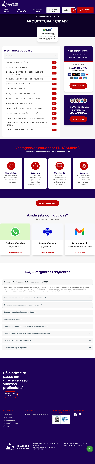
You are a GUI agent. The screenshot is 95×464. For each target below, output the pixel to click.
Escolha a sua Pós (9, 394)
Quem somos (6, 10)
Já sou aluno (54, 10)
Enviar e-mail (80, 252)
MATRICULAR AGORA (48, 203)
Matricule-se (86, 10)
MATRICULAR (79, 86)
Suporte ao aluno (37, 10)
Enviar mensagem (15, 252)
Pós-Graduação (21, 10)
